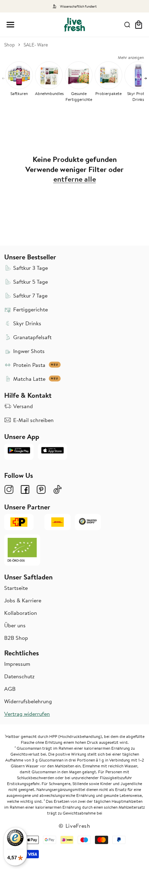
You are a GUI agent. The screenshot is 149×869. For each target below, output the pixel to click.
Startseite (16, 588)
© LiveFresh (74, 825)
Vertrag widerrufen (27, 713)
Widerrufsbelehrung (28, 701)
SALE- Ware (36, 44)
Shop (9, 44)
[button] (10, 24)
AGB (10, 688)
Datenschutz (19, 676)
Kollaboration (20, 613)
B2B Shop (16, 638)
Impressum (17, 664)
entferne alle (74, 179)
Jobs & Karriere (22, 600)
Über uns (15, 625)
